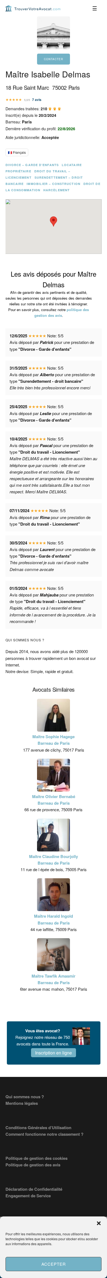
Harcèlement (56, 190)
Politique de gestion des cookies (36, 1158)
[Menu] (95, 8)
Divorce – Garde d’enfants (32, 165)
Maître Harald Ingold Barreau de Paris (53, 919)
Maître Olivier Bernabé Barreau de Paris (53, 799)
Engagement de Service (28, 1196)
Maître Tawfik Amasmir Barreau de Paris (53, 979)
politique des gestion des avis (61, 312)
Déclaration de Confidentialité (33, 1189)
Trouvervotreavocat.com (32, 8)
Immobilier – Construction (53, 184)
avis (36, 99)
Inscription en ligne (53, 1053)
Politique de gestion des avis (32, 1165)
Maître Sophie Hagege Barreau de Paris (53, 740)
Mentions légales (21, 1103)
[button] (99, 1223)
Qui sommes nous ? (24, 1097)
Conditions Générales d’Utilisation (38, 1128)
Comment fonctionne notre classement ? (44, 1134)
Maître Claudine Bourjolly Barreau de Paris (53, 859)
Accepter (53, 1264)
